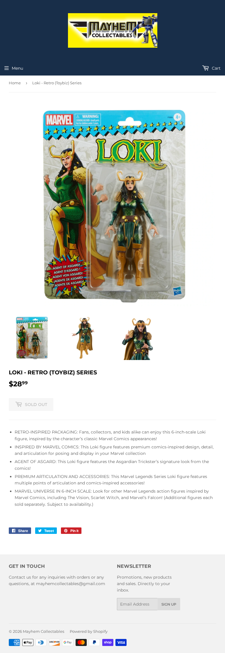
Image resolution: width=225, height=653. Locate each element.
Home (15, 82)
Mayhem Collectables (43, 631)
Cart (216, 68)
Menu (17, 68)
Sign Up (168, 604)
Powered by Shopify (89, 631)
